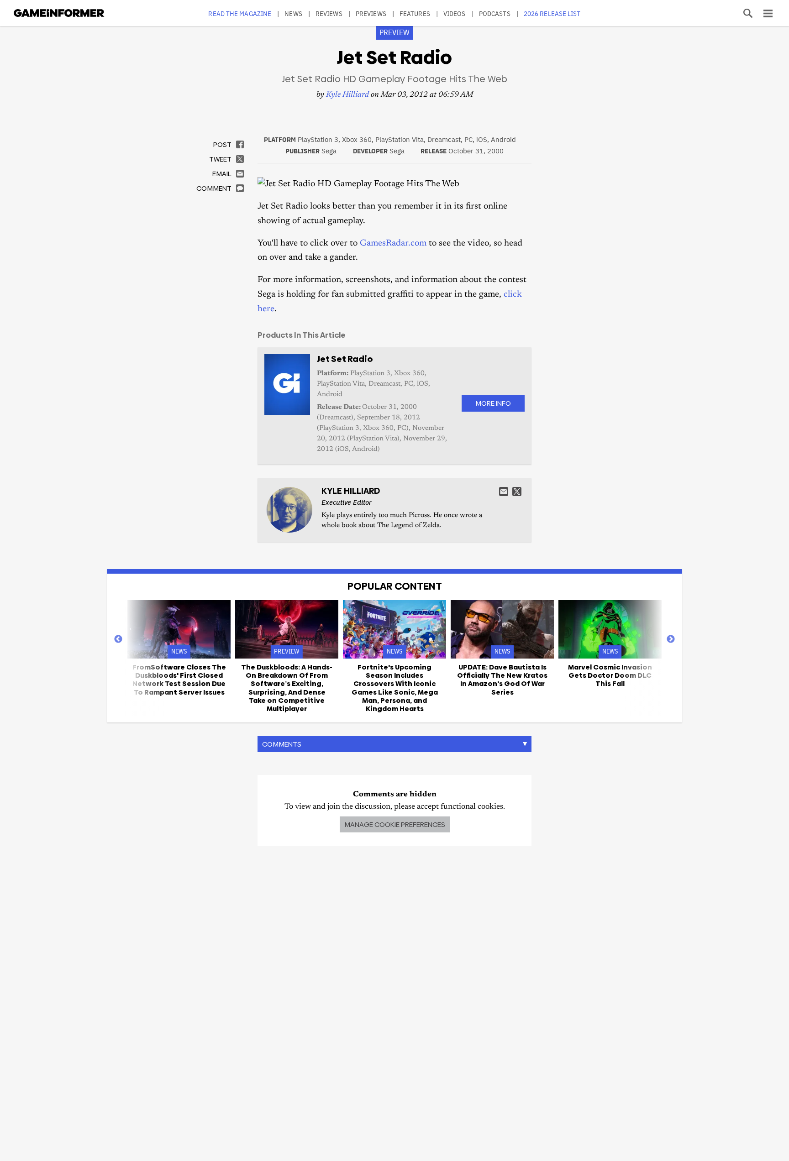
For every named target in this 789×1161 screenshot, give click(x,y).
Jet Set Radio (345, 359)
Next (670, 639)
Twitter (516, 491)
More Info (493, 403)
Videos (454, 13)
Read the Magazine (239, 13)
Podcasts (494, 13)
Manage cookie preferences (394, 824)
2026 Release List (552, 13)
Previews (371, 13)
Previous (118, 639)
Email (503, 491)
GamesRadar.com (393, 243)
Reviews (329, 13)
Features (415, 13)
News (293, 13)
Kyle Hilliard (347, 95)
